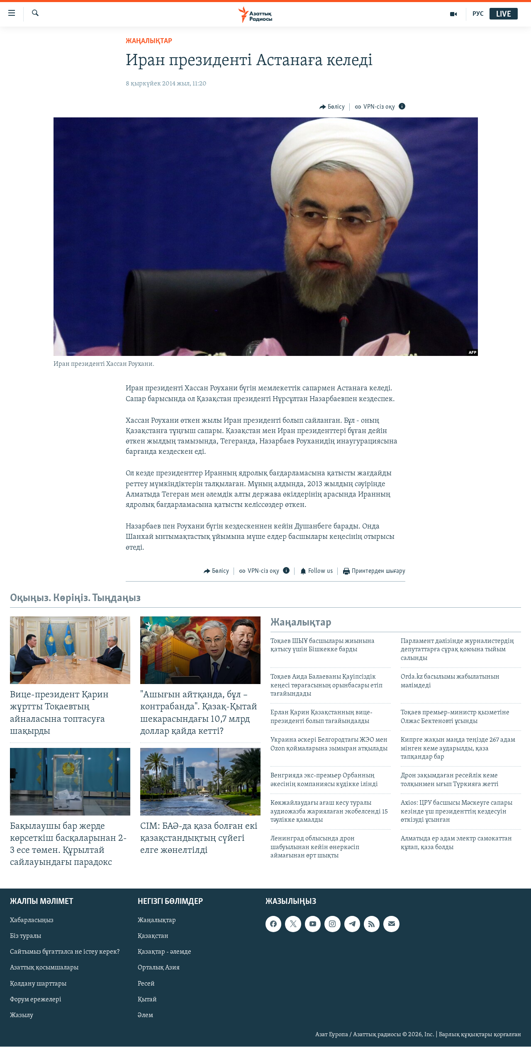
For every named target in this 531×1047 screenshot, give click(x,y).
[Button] (332, 107)
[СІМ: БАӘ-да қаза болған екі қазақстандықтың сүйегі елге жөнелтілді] (200, 782)
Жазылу (21, 1015)
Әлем (145, 1015)
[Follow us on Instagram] (332, 924)
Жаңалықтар (157, 921)
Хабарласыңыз (32, 921)
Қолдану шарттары (38, 984)
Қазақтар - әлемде (164, 952)
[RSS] (372, 924)
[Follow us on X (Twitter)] (293, 924)
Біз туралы (25, 936)
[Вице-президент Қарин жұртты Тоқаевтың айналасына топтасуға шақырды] (70, 650)
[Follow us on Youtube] (313, 924)
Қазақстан (153, 936)
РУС (478, 14)
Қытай (147, 999)
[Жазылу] (391, 924)
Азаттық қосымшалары (44, 968)
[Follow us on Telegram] (352, 924)
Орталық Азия (159, 968)
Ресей (146, 984)
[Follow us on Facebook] (273, 924)
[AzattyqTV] (453, 14)
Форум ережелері (35, 999)
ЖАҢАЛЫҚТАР (149, 41)
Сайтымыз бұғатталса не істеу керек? (64, 952)
